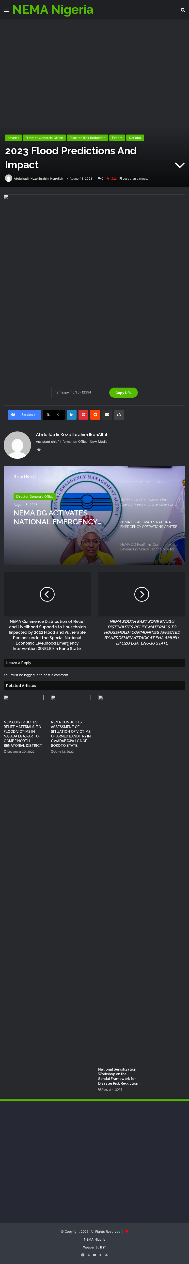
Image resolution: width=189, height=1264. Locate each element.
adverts (13, 138)
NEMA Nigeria (94, 1239)
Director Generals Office (44, 138)
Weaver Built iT (94, 1247)
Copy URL (123, 393)
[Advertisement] (94, 56)
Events (117, 138)
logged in (31, 675)
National (135, 138)
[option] (94, 515)
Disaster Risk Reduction (87, 138)
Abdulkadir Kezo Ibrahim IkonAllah (38, 178)
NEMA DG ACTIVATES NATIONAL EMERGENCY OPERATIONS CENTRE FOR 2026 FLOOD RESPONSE (60, 517)
